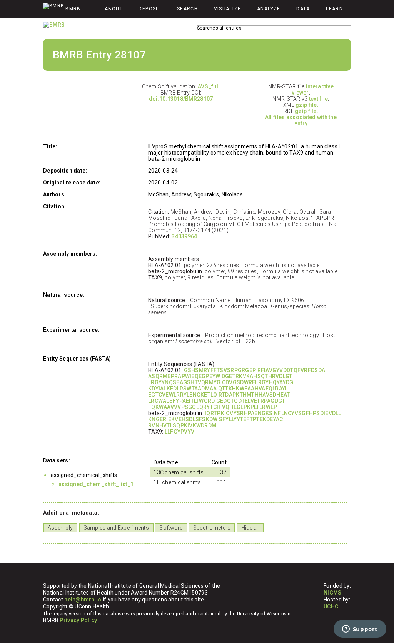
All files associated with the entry (301, 120)
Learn (334, 9)
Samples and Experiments (116, 528)
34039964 (184, 236)
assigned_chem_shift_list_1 (96, 484)
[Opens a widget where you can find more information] (359, 629)
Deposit (150, 9)
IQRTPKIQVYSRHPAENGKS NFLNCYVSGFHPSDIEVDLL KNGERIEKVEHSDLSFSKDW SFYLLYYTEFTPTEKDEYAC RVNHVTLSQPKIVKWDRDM (244, 419)
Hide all (250, 528)
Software (170, 528)
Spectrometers (212, 528)
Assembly (60, 528)
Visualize (227, 9)
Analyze (268, 9)
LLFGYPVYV (180, 432)
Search (187, 9)
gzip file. (307, 105)
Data (303, 9)
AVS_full (209, 86)
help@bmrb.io (82, 599)
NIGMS (332, 593)
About (114, 9)
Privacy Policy (78, 620)
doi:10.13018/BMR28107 (181, 99)
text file (318, 99)
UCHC (331, 606)
